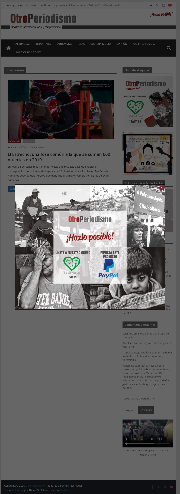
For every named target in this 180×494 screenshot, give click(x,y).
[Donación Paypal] (127, 247)
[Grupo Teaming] (52, 247)
